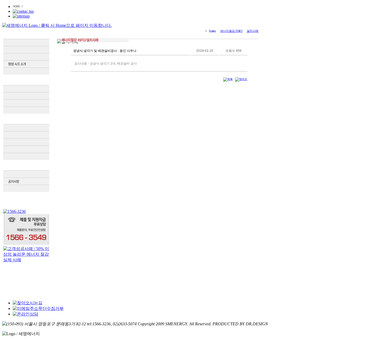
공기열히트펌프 (26, 135)
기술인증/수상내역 (26, 56)
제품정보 (26, 119)
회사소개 (26, 33)
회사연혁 (26, 49)
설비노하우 (26, 188)
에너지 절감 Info (26, 165)
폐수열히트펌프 (26, 127)
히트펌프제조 (26, 110)
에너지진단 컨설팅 (26, 103)
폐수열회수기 (26, 149)
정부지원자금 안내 (26, 88)
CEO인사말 (26, 42)
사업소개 (26, 80)
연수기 (26, 156)
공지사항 (26, 181)
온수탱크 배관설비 (26, 142)
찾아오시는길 (26, 71)
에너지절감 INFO (231, 30)
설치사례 (26, 174)
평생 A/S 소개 (26, 64)
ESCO (26, 95)
